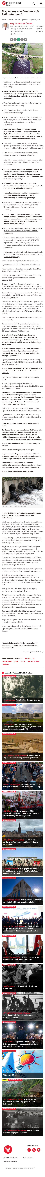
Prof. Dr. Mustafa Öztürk (21, 24)
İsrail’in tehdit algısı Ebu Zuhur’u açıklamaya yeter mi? (21, 757)
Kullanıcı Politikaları (10, 1161)
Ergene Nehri (7, 661)
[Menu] (41, 3)
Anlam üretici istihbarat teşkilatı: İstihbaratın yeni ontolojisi (22, 901)
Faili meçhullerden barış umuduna (20, 987)
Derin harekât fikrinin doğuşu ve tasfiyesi (21, 1132)
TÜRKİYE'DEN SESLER (9, 676)
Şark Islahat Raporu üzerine (21, 700)
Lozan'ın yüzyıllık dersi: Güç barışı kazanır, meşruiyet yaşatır (20, 1015)
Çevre (16, 661)
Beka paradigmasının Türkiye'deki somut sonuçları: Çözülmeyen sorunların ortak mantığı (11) (22, 727)
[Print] (25, 39)
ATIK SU (23, 661)
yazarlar (6, 664)
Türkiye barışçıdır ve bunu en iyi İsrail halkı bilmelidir (21, 959)
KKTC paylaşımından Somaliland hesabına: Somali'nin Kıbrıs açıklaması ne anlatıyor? (20, 871)
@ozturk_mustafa (17, 34)
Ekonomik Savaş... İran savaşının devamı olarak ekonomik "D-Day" (22, 786)
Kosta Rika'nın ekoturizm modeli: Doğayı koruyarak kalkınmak (19, 1102)
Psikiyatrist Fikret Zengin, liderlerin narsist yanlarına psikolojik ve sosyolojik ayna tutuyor (20, 1044)
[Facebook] (29, 1150)
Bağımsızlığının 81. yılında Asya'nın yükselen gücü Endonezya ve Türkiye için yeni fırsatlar (21, 929)
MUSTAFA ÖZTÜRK (33, 661)
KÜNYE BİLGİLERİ (10, 1158)
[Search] (33, 3)
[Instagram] (38, 1150)
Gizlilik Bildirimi (27, 1158)
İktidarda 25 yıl (10, 1075)
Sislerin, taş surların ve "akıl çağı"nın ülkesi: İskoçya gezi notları (20, 842)
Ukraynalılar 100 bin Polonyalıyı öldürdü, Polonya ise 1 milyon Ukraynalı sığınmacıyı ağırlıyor (21, 813)
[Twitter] (34, 1150)
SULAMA (27, 658)
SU (33, 658)
